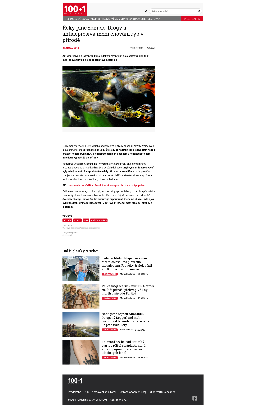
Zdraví (123, 18)
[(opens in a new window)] (141, 11)
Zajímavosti (137, 18)
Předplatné (192, 18)
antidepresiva (99, 220)
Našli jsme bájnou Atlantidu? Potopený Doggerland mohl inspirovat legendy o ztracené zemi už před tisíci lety (128, 319)
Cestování (154, 18)
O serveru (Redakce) (162, 392)
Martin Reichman (127, 274)
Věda (114, 18)
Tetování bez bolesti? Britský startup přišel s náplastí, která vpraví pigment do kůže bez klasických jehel (123, 347)
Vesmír (95, 18)
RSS (86, 392)
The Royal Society (69, 228)
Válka (105, 18)
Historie (71, 18)
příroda (67, 220)
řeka (85, 220)
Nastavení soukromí (104, 392)
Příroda (83, 18)
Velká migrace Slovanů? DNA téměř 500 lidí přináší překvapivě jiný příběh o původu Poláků (128, 289)
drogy (77, 220)
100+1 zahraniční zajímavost (88, 228)
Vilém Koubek (136, 48)
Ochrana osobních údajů (133, 392)
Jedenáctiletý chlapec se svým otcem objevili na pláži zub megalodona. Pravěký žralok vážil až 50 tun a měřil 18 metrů (127, 263)
